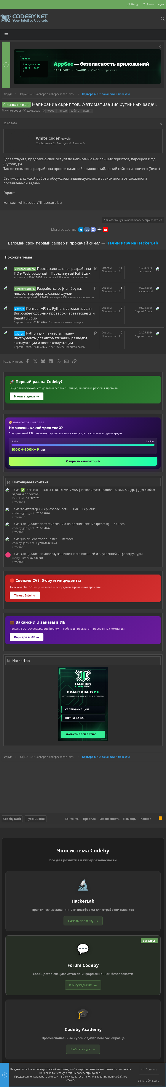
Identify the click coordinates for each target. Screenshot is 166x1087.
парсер (62, 110)
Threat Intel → (24, 595)
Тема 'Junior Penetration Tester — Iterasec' (43, 539)
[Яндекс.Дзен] (99, 229)
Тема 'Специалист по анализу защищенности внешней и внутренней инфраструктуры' (77, 554)
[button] (6, 34)
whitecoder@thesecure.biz (40, 202)
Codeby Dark (12, 819)
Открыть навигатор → (83, 461)
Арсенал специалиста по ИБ (67, 347)
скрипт (87, 110)
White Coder (13, 110)
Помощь (129, 819)
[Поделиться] (161, 124)
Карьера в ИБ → (26, 637)
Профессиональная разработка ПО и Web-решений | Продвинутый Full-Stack (52, 271)
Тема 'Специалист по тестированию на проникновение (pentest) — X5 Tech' (68, 524)
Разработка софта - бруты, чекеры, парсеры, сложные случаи (48, 291)
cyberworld (146, 291)
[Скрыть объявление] (159, 47)
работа (74, 110)
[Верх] (155, 818)
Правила (89, 819)
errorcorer (20, 277)
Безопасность (109, 819)
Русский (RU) (36, 819)
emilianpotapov (23, 297)
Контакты (72, 819)
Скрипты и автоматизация (66, 322)
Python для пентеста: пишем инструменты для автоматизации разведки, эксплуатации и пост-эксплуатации (51, 338)
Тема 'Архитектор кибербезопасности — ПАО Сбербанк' (53, 509)
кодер (50, 110)
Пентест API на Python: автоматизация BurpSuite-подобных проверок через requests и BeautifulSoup (54, 313)
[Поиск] (162, 19)
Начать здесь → (26, 396)
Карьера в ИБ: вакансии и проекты (66, 277)
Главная (145, 819)
